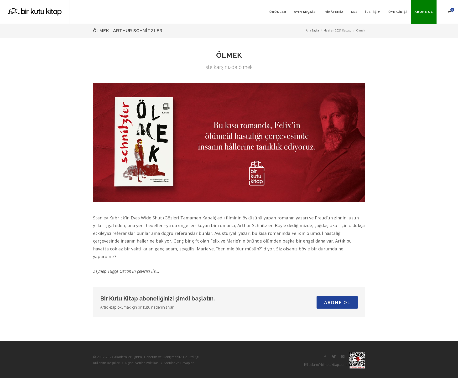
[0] (449, 11)
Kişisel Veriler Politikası (142, 363)
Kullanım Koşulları (106, 363)
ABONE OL (337, 302)
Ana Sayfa (312, 30)
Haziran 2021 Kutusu (337, 30)
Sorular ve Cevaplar (179, 363)
